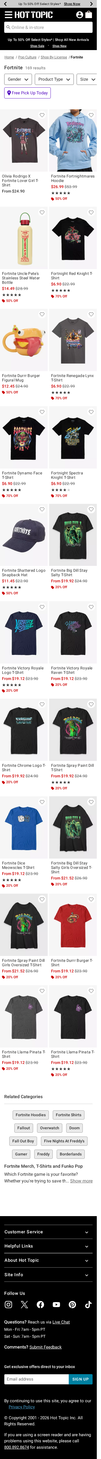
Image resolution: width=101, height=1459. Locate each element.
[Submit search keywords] (8, 27)
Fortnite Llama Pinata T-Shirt (23, 1054)
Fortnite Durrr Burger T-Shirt (72, 962)
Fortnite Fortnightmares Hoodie (73, 178)
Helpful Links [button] (18, 1246)
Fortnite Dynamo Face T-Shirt (22, 475)
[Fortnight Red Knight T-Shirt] (73, 238)
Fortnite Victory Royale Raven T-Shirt (72, 670)
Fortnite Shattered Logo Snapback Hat (23, 572)
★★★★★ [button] (61, 193)
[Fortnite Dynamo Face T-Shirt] (24, 437)
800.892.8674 (16, 1447)
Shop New (59, 46)
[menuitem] (88, 14)
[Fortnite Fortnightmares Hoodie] (73, 140)
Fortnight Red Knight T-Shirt (72, 275)
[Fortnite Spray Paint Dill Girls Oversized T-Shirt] (24, 925)
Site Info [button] (13, 1274)
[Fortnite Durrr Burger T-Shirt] (73, 925)
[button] (7, 14)
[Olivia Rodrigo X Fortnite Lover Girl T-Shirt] (24, 140)
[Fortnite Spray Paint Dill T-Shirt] (73, 730)
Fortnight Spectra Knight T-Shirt (67, 475)
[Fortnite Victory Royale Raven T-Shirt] (73, 632)
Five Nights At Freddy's (64, 1141)
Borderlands (71, 1154)
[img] (8, 1304)
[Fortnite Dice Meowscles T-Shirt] (24, 827)
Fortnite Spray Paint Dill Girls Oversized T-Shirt (23, 962)
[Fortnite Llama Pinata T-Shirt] (24, 1016)
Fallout (23, 1128)
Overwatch (49, 1128)
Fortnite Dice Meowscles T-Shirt (18, 865)
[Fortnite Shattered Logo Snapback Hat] (24, 535)
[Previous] (5, 4)
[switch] (27, 92)
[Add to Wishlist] (42, 115)
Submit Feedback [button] (45, 1347)
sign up (80, 1379)
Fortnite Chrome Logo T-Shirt (24, 767)
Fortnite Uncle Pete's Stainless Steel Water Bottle (21, 278)
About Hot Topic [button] (21, 1260)
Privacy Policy (22, 1406)
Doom (74, 1128)
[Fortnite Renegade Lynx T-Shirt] (73, 340)
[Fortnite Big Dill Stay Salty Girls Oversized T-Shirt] (73, 827)
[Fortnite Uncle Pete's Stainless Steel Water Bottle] (24, 238)
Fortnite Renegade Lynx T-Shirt (72, 377)
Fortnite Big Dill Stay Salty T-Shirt (69, 572)
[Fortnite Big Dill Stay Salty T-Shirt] (73, 535)
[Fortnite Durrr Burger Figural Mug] (24, 340)
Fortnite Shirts (68, 1115)
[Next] (91, 4)
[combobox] (48, 27)
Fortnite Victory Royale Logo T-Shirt (22, 670)
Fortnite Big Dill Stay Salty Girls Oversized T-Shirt (71, 867)
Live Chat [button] (61, 1322)
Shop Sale (37, 46)
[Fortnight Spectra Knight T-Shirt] (73, 437)
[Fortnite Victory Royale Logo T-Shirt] (24, 632)
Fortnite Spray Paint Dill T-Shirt (72, 767)
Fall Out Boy (23, 1141)
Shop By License (54, 57)
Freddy (43, 1154)
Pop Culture (27, 57)
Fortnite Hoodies (31, 1115)
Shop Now (72, 4)
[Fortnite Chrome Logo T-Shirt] (24, 730)
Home (9, 57)
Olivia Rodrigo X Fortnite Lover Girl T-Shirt (20, 180)
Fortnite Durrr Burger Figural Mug (21, 377)
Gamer (21, 1154)
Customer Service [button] (23, 1231)
